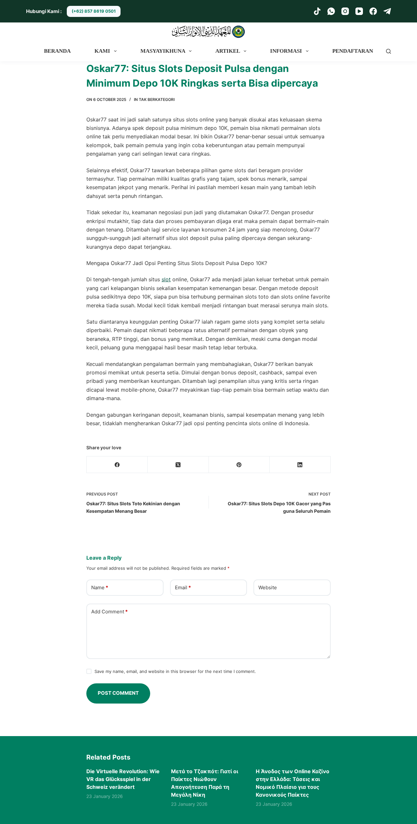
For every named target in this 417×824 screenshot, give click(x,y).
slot (166, 279)
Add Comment (109, 611)
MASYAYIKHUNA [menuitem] (162, 51)
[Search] (388, 51)
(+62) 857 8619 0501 (94, 11)
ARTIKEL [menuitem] (227, 51)
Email (183, 587)
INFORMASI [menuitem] (286, 51)
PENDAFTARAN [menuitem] (352, 51)
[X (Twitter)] (178, 464)
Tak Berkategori (157, 99)
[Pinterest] (239, 464)
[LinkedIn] (300, 464)
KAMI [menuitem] (102, 51)
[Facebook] (373, 11)
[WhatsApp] (331, 11)
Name (99, 587)
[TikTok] (317, 11)
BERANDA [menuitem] (57, 51)
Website (267, 587)
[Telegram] (387, 11)
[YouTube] (359, 11)
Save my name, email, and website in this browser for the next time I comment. (175, 671)
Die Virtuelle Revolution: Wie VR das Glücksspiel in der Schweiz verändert (123, 779)
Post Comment (118, 693)
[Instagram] (345, 11)
